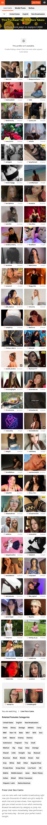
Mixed (13, 778)
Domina (29, 738)
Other (25, 763)
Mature (12, 738)
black (15, 758)
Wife (34, 733)
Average (22, 728)
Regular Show (36, 763)
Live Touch (32, 768)
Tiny (26, 743)
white (12, 763)
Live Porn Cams (27, 711)
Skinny (13, 728)
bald (18, 763)
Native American (24, 783)
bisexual (37, 753)
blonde (22, 758)
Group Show (20, 768)
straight (22, 753)
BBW (5, 733)
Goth (5, 738)
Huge (20, 748)
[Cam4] (14, 3)
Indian (5, 778)
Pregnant (18, 743)
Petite (5, 728)
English (25, 14)
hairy (27, 748)
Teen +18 (13, 733)
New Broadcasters (38, 14)
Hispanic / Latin (9, 783)
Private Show (8, 768)
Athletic (31, 728)
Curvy (39, 728)
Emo (40, 733)
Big (14, 748)
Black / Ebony (38, 773)
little (14, 753)
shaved (6, 753)
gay (29, 753)
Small (33, 743)
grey (5, 763)
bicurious (6, 758)
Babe (21, 733)
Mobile (5, 773)
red (37, 758)
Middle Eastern (16, 773)
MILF (28, 733)
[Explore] (2, 2)
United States (15, 14)
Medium (6, 748)
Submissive (7, 743)
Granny (21, 738)
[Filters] (4, 14)
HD (40, 768)
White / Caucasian (25, 778)
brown (30, 758)
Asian (27, 773)
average (35, 748)
